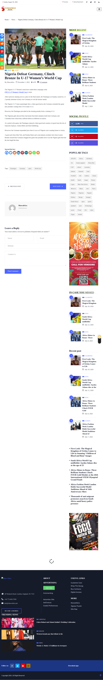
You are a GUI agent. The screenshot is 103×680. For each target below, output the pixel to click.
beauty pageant (80, 163)
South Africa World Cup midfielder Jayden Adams (89, 60)
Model (93, 184)
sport (29, 168)
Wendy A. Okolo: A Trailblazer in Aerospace (52, 646)
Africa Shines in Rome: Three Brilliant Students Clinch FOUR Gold (89, 406)
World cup (38, 168)
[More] (38, 152)
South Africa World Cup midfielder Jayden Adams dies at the (89, 383)
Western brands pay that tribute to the (50, 634)
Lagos (72, 184)
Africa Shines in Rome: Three (88, 336)
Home (7, 19)
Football (73, 176)
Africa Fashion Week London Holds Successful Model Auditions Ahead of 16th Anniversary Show (83, 488)
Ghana (94, 176)
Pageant (89, 193)
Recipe (80, 197)
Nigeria (73, 193)
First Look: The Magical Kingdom (89, 302)
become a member (11, 611)
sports (89, 201)
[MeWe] (26, 152)
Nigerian (81, 193)
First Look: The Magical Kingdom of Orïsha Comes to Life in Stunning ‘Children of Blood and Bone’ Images (83, 452)
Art (72, 163)
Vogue (72, 214)
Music (81, 188)
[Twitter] (10, 152)
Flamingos (13, 168)
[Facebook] (6, 152)
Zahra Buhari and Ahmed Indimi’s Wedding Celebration (56, 622)
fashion (73, 171)
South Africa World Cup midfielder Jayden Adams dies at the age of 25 (84, 462)
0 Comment (43, 82)
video (91, 210)
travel (72, 210)
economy (87, 167)
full (80, 176)
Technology (88, 206)
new (87, 188)
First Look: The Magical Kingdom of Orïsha (89, 40)
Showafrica (10, 82)
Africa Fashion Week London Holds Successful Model (88, 99)
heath (79, 180)
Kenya (93, 180)
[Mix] (30, 152)
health (72, 180)
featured (81, 171)
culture (79, 167)
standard (73, 206)
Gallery (87, 176)
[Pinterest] (22, 152)
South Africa (74, 201)
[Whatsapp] (34, 152)
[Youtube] (23, 666)
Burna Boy (91, 163)
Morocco (73, 188)
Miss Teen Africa (83, 184)
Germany (22, 168)
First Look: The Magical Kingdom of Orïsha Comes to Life (89, 362)
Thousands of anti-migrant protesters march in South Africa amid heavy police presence (82, 500)
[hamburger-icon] (99, 9)
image (86, 180)
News (13, 19)
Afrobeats (89, 158)
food (88, 171)
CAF (72, 167)
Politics (73, 197)
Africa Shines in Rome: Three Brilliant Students (89, 80)
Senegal (88, 197)
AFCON (73, 158)
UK (86, 210)
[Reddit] (14, 152)
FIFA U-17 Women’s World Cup (16, 92)
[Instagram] (28, 666)
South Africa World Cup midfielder (87, 319)
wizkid (80, 214)
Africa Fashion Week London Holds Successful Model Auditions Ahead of (88, 429)
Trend (79, 210)
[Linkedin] (18, 152)
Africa (81, 158)
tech (80, 206)
